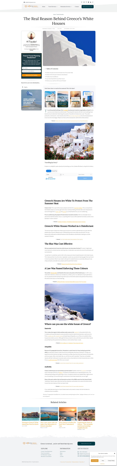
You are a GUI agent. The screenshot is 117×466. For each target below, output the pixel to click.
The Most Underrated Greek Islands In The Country (71, 239)
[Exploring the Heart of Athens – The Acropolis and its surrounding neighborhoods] (86, 407)
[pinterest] (86, 2)
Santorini (76, 332)
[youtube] (88, 2)
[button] (114, 453)
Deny (103, 460)
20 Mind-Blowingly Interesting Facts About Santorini (71, 343)
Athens (61, 372)
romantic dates (58, 336)
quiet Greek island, (52, 360)
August (64, 211)
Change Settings (111, 460)
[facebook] (81, 2)
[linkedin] (90, 2)
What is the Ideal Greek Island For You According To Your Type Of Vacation (71, 120)
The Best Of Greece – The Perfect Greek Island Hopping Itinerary (72, 221)
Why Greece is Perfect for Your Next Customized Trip (67, 424)
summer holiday (78, 207)
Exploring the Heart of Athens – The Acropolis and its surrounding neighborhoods (85, 425)
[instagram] (84, 2)
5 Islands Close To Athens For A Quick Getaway (71, 264)
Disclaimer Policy (68, 461)
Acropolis (83, 370)
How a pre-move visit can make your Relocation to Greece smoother (48, 424)
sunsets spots (50, 336)
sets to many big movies (74, 115)
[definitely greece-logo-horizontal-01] (31, 5)
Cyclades (65, 110)
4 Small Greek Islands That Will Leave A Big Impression (71, 363)
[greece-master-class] (31, 90)
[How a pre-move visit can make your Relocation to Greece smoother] (49, 407)
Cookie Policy (102, 463)
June (57, 211)
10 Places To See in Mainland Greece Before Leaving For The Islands (71, 281)
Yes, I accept (94, 460)
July (59, 211)
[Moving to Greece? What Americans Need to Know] (31, 407)
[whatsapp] (92, 2)
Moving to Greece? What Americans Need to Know (30, 423)
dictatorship (54, 272)
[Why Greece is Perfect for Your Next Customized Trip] (68, 407)
